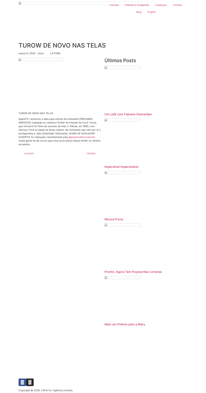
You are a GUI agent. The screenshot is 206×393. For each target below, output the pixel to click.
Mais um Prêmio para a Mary (125, 324)
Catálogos (161, 4)
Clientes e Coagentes (137, 4)
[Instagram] (30, 382)
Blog (138, 11)
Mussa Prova (114, 219)
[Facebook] (22, 382)
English (151, 11)
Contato (177, 4)
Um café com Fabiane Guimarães (128, 114)
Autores (114, 4)
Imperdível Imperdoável (121, 167)
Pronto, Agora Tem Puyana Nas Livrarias (133, 272)
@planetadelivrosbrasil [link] (82, 137)
